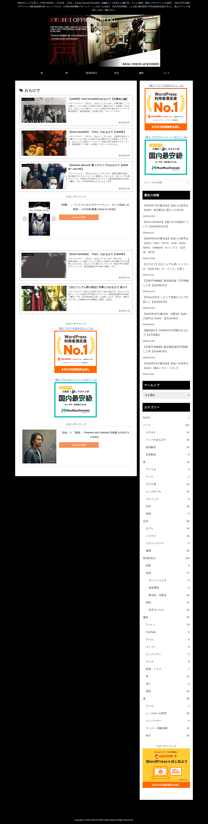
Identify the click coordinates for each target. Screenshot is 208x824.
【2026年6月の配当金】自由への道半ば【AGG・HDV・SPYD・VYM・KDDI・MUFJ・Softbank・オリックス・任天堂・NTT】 (165, 245)
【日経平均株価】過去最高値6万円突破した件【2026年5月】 (165, 349)
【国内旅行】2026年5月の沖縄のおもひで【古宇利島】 (165, 332)
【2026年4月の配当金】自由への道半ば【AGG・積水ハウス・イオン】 (165, 365)
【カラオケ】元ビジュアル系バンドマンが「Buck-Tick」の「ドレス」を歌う (166, 266)
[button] (187, 182)
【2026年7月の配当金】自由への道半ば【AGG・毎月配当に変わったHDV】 (165, 207)
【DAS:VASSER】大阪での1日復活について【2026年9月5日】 (166, 224)
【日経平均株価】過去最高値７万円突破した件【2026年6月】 (166, 283)
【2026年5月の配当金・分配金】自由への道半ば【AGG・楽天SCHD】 (165, 316)
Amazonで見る (79, 217)
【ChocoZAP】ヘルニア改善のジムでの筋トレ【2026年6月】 (165, 299)
